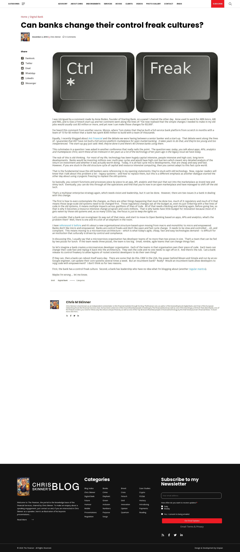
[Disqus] (135, 348)
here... (76, 311)
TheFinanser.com (151, 306)
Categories (13, 3)
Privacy (200, 526)
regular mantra (197, 268)
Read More (22, 520)
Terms (190, 526)
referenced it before (70, 225)
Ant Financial (95, 138)
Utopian (219, 548)
